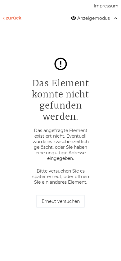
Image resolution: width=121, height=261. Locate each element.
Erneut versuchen (61, 201)
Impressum (106, 6)
